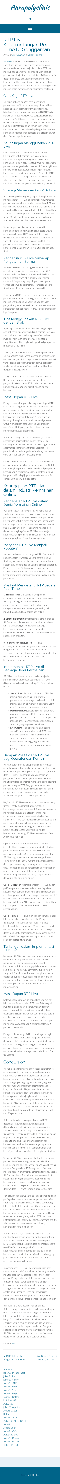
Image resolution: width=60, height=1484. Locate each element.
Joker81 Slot (9, 1427)
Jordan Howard (35, 54)
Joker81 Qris (10, 1431)
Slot (13, 1343)
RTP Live (7, 61)
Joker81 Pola (10, 1417)
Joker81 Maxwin (11, 1441)
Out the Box (34, 1475)
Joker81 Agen (10, 1410)
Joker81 (7, 1424)
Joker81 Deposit (11, 1438)
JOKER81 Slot (10, 1434)
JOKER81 (8, 1369)
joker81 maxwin (11, 1379)
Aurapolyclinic (30, 7)
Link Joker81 (9, 1400)
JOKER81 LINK (11, 1445)
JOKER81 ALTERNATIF (15, 1420)
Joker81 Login (10, 1386)
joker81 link (9, 1376)
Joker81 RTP (10, 1383)
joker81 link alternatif (14, 1372)
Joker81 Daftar (11, 1396)
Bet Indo (7, 1414)
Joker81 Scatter (11, 1390)
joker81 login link (11, 1407)
